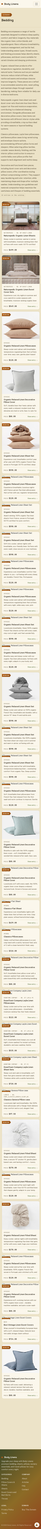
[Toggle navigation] (36, 4)
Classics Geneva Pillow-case (17, 1099)
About (24, 1479)
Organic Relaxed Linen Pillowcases (20, 346)
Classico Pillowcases (13, 936)
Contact (25, 1489)
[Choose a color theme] (36, 1524)
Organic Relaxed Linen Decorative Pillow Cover (19, 400)
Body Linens (11, 3)
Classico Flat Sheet (13, 908)
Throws (4, 1499)
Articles (25, 1482)
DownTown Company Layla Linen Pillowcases (18, 1001)
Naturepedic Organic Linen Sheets (19, 235)
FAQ (23, 1486)
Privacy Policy (7, 1510)
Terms (4, 1513)
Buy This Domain (29, 1510)
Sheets (4, 1489)
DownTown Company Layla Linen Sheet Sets (18, 1068)
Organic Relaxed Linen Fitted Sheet (20, 1153)
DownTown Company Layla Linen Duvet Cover (18, 1035)
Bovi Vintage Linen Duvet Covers (18, 1325)
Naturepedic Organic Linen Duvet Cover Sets (19, 290)
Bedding (4, 1479)
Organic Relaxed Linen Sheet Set (19, 456)
